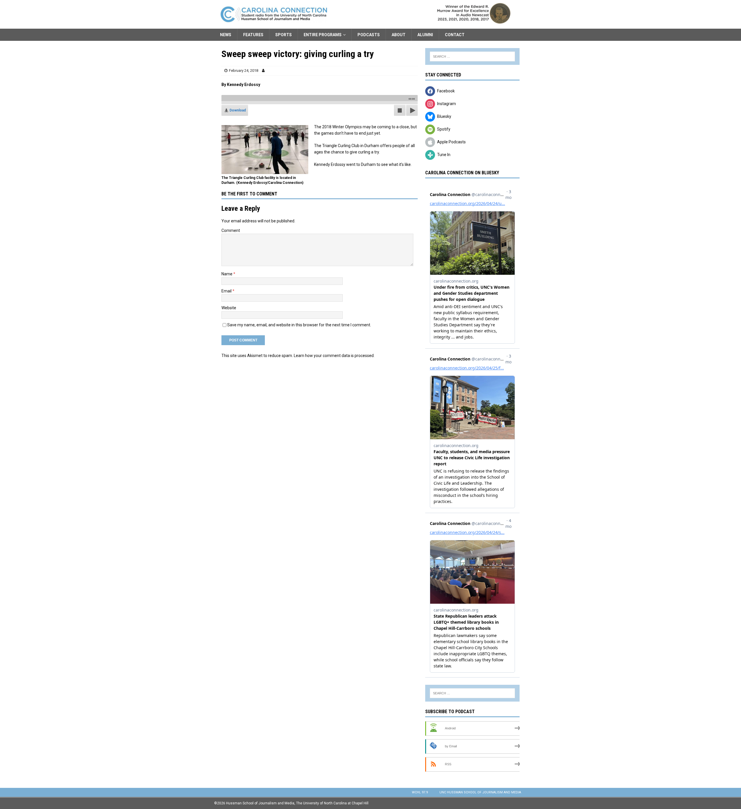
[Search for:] (472, 56)
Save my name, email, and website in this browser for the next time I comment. (299, 325)
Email (226, 291)
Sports (283, 34)
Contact (455, 34)
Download (238, 110)
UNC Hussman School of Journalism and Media (480, 792)
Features (253, 34)
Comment (230, 230)
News (225, 34)
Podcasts (368, 34)
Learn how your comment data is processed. (334, 355)
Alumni (425, 34)
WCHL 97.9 (420, 792)
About (399, 34)
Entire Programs (323, 34)
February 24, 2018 (243, 70)
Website (228, 307)
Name (227, 274)
